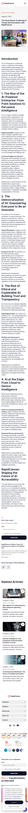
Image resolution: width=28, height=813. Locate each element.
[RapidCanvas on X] (14, 725)
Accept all (14, 802)
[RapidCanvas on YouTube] (18, 725)
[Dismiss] (27, 801)
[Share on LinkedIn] (3, 567)
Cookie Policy (8, 798)
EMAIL (3, 526)
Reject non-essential (14, 806)
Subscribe (14, 537)
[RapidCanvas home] (7, 3)
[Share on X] (8, 567)
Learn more (5, 557)
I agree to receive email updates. (12, 533)
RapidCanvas (5, 488)
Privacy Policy (16, 796)
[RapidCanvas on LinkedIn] (10, 725)
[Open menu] (25, 3)
